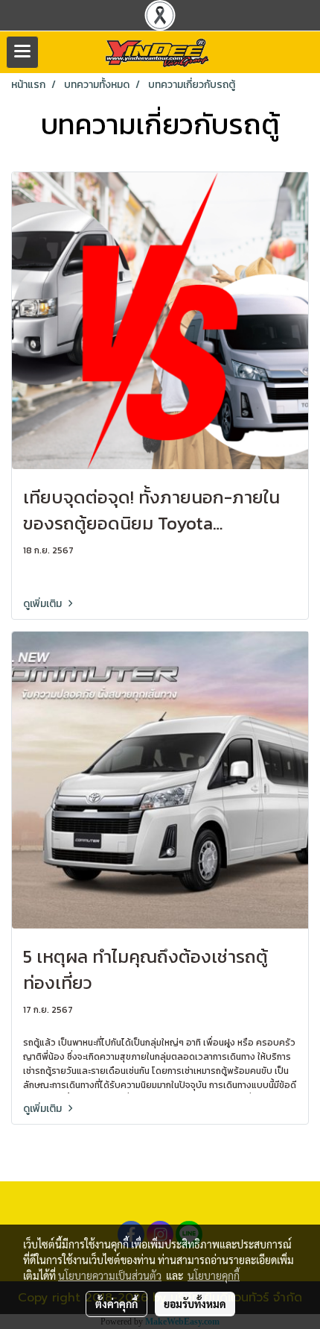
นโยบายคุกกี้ (214, 1275)
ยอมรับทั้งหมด (195, 1303)
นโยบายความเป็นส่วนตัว (109, 1275)
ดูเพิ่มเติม (43, 604)
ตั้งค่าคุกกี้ (116, 1303)
